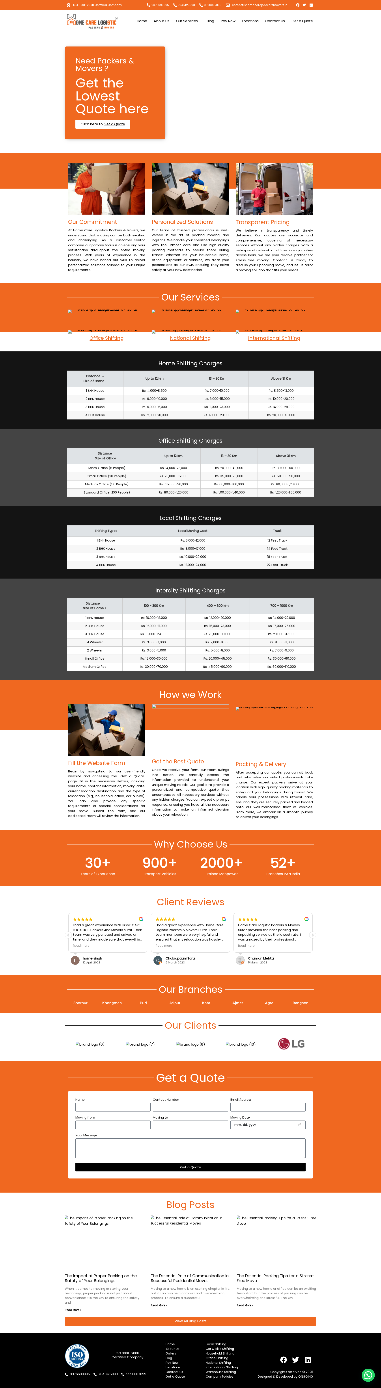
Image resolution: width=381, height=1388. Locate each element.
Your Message (86, 1135)
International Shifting (274, 338)
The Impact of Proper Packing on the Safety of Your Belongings (101, 1278)
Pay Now (228, 21)
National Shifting (190, 338)
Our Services (187, 21)
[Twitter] (304, 5)
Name (80, 1100)
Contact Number (166, 1100)
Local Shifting (106, 317)
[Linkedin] (311, 5)
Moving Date (240, 1118)
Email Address (241, 1100)
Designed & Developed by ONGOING (285, 1376)
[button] (312, 935)
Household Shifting (274, 317)
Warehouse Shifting (221, 1372)
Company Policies (219, 1376)
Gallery (171, 1353)
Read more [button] (81, 946)
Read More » (73, 1310)
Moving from (85, 1118)
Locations (250, 21)
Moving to (160, 1118)
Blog (210, 21)
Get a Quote (302, 21)
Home (142, 21)
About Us (161, 21)
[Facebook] (298, 5)
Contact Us (275, 21)
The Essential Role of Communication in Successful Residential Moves (190, 1278)
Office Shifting (107, 338)
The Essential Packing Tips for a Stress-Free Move (275, 1278)
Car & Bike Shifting (190, 317)
